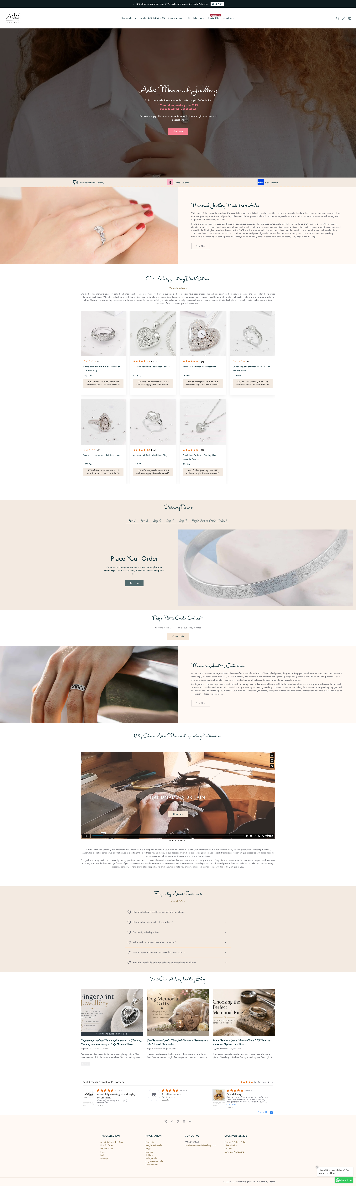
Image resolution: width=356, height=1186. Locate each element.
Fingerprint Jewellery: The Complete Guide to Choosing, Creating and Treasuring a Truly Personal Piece (111, 1042)
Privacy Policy (230, 1145)
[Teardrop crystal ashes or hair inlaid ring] (103, 422)
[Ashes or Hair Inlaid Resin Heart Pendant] (153, 333)
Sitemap (104, 1158)
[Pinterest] (178, 1121)
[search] (337, 18)
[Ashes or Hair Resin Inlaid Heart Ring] (153, 422)
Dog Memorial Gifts (154, 1161)
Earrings (149, 1151)
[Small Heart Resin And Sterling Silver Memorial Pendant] (203, 422)
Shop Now (217, 3)
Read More (102, 1106)
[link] (186, 288)
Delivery (228, 1148)
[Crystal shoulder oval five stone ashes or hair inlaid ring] (103, 333)
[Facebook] (172, 1121)
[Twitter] (166, 1121)
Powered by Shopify (266, 1181)
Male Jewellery (152, 1158)
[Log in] (343, 18)
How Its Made (106, 1148)
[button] (269, 1082)
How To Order (106, 1145)
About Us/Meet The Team (111, 1142)
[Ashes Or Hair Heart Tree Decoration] (203, 333)
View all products (177, 288)
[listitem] (176, 1098)
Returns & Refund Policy (235, 1142)
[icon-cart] (350, 18)
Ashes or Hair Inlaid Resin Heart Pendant (151, 366)
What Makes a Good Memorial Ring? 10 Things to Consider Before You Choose (241, 1042)
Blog (102, 1151)
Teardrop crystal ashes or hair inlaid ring (101, 455)
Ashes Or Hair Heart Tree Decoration (199, 366)
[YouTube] (190, 1121)
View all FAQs (177, 901)
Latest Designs (151, 1164)
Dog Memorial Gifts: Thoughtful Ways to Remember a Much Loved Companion (177, 1042)
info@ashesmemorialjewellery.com (200, 1145)
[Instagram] (184, 1121)
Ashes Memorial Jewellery (243, 1181)
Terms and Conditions (234, 1151)
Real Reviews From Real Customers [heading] (103, 1082)
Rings (147, 1148)
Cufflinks (149, 1155)
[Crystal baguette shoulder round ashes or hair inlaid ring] (252, 333)
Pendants (149, 1142)
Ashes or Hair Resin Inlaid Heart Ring (150, 455)
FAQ (102, 1155)
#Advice (85, 1064)
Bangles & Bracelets (154, 1145)
